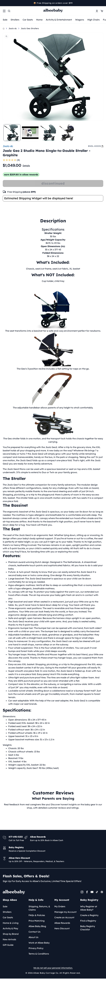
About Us (33, 937)
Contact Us (34, 931)
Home (39, 19)
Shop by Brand (10, 934)
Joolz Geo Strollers (30, 28)
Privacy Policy (36, 948)
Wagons (79, 19)
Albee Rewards (62, 923)
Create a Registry (89, 915)
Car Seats (28, 19)
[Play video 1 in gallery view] (30, 132)
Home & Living (10, 923)
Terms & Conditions (39, 953)
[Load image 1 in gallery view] (11, 132)
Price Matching (36, 920)
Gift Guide (8, 945)
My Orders (59, 906)
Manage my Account (65, 912)
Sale (5, 19)
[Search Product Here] (9, 11)
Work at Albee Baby (39, 942)
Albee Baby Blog (37, 926)
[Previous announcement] (4, 3)
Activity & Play (10, 928)
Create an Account (64, 917)
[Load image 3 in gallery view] (66, 132)
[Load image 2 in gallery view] (48, 132)
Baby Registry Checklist (87, 928)
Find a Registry (88, 920)
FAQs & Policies (37, 915)
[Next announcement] (102, 3)
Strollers (15, 19)
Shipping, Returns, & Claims (39, 908)
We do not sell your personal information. (53, 968)
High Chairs (93, 19)
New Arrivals (9, 939)
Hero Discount (62, 928)
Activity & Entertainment (59, 19)
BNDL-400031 (94, 146)
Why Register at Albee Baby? (88, 908)
